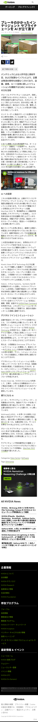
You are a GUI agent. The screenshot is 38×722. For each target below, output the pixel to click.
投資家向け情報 (7, 589)
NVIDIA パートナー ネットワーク (13, 625)
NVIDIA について (7, 574)
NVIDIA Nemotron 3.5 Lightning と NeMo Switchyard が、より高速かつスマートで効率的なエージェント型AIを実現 (18, 537)
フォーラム (5, 609)
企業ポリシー (10, 710)
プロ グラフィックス (26, 7)
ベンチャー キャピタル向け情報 (13, 632)
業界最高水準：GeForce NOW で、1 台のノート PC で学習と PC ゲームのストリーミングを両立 (19, 545)
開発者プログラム (8, 621)
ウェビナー (5, 664)
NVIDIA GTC (5, 675)
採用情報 (4, 613)
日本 (35, 719)
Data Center (15, 458)
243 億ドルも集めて (14, 164)
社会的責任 (5, 593)
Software (25, 458)
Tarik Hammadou (27, 32)
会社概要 (4, 577)
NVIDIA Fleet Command (27, 303)
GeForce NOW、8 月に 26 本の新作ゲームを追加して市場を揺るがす (19, 530)
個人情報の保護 (7, 704)
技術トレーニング (8, 636)
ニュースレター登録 (8, 667)
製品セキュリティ (23, 710)
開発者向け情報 (7, 617)
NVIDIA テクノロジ (8, 581)
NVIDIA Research (7, 585)
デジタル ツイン (10, 350)
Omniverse (9, 462)
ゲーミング (10, 7)
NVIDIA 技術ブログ (8, 660)
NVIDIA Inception (7, 629)
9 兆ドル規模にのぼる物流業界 (12, 144)
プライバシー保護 (21, 704)
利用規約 (19, 707)
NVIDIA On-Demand (9, 679)
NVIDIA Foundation (8, 597)
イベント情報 (6, 671)
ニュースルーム (7, 656)
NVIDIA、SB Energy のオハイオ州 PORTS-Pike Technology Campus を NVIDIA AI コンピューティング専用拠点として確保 (19, 510)
